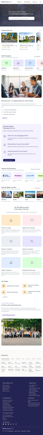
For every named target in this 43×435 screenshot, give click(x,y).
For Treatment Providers (8, 412)
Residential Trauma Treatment (8, 407)
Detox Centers (31, 386)
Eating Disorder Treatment (8, 400)
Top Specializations (7, 398)
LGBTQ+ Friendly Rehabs (33, 391)
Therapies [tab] (28, 358)
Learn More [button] (5, 296)
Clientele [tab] (39, 358)
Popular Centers (32, 383)
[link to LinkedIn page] (5, 424)
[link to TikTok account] (10, 424)
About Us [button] (5, 118)
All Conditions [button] (37, 56)
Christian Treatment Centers (8, 410)
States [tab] (12, 358)
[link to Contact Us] (3, 424)
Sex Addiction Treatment (7, 408)
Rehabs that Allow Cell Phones (34, 395)
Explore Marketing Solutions (8, 416)
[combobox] (21, 18)
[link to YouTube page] (8, 424)
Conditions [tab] (18, 358)
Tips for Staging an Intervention (34, 404)
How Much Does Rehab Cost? (33, 405)
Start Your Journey (8, 160)
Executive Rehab (6, 403)
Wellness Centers (32, 392)
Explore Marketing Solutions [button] (8, 315)
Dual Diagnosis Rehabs (7, 406)
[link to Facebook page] (16, 424)
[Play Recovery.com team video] (21, 86)
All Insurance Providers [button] (35, 169)
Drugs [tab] (23, 358)
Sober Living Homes (33, 389)
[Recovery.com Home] (6, 2)
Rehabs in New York (6, 388)
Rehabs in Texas (6, 389)
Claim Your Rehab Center (7, 415)
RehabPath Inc (11, 431)
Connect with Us (6, 422)
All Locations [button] (37, 188)
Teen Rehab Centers (6, 404)
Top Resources (31, 398)
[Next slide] (38, 41)
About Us (4, 418)
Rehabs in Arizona (6, 391)
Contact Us (5, 419)
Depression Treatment (7, 401)
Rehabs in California (6, 386)
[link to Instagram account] (13, 424)
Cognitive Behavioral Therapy (34, 388)
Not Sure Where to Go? (8, 383)
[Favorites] (40, 2)
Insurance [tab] (33, 358)
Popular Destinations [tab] (5, 358)
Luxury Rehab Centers (33, 385)
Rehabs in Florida (6, 385)
